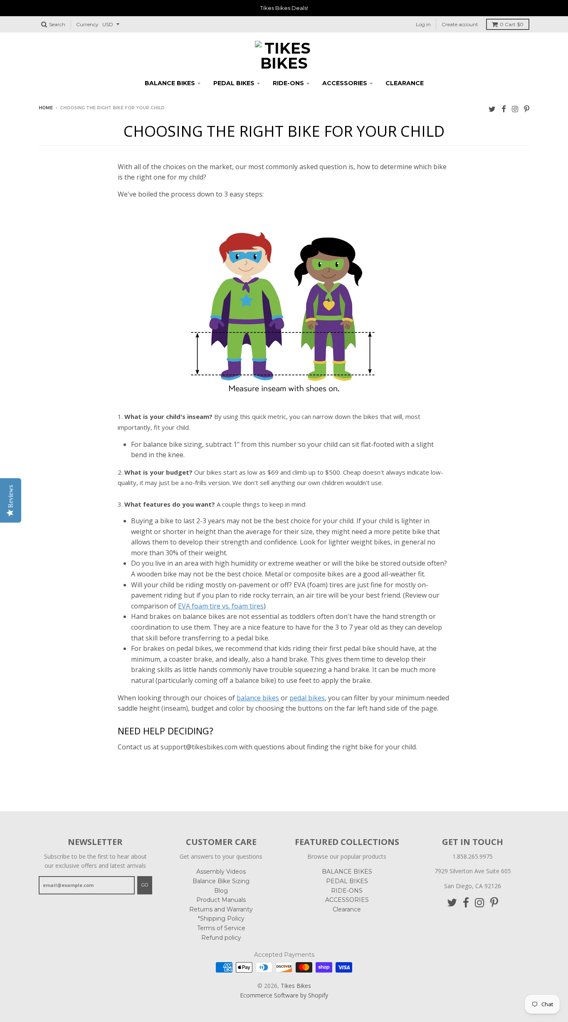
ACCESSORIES (344, 83)
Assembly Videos (221, 871)
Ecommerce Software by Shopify (284, 995)
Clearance (404, 83)
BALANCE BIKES (170, 83)
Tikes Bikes (296, 986)
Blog (221, 890)
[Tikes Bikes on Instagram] (515, 109)
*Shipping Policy (221, 918)
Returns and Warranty (221, 909)
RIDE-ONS (288, 83)
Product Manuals (221, 900)
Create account (460, 24)
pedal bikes (307, 697)
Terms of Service (221, 928)
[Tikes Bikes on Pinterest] (526, 109)
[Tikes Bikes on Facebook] (503, 109)
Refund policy (221, 937)
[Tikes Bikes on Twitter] (492, 109)
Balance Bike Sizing (221, 881)
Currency (87, 24)
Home (46, 108)
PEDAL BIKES (233, 83)
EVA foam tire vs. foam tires (221, 606)
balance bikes (258, 697)
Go (144, 885)
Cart (512, 24)
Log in (423, 24)
